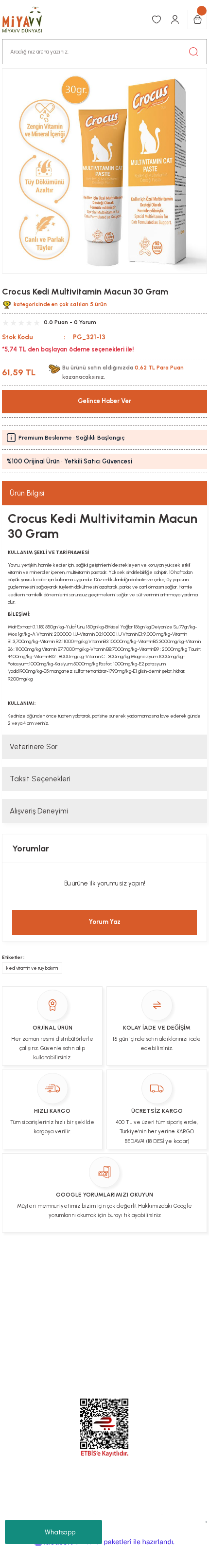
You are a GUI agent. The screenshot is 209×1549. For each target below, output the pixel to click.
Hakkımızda (147, 1284)
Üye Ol (49, 1266)
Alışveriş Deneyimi (39, 811)
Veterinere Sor (33, 746)
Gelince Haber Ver (104, 401)
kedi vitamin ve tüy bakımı (32, 968)
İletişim (80, 1266)
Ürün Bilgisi (27, 493)
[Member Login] (175, 19)
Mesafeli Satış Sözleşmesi (69, 1303)
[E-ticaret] (103, 1542)
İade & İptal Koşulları (135, 1266)
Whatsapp (60, 1532)
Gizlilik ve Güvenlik (153, 1303)
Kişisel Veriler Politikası (80, 1284)
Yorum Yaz (105, 921)
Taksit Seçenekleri (40, 778)
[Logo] (27, 19)
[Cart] (197, 19)
